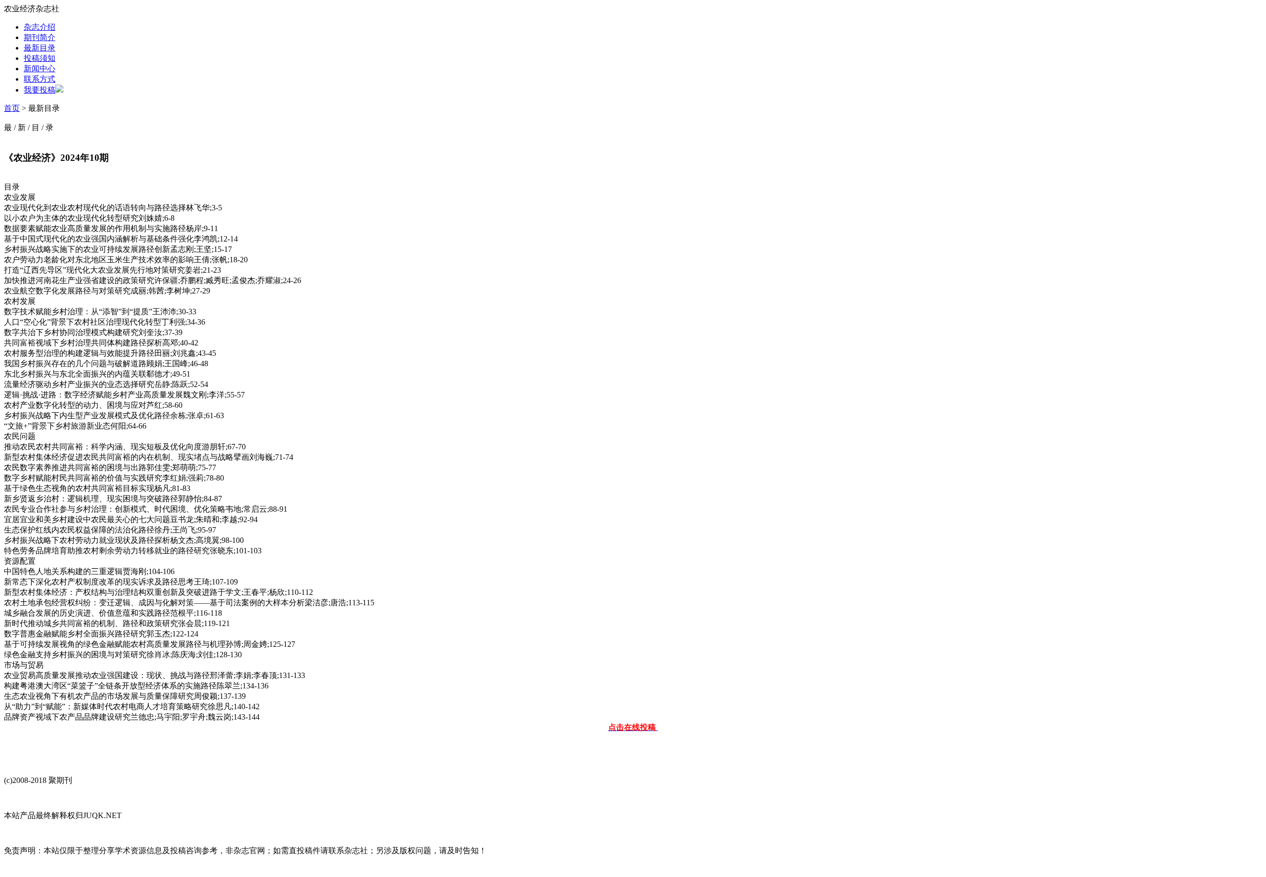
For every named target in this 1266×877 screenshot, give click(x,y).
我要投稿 (39, 90)
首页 (12, 108)
